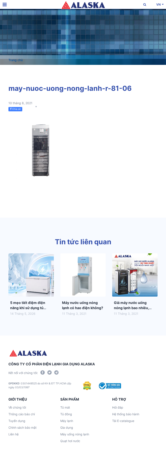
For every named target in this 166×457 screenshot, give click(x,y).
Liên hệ (13, 434)
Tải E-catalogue (123, 421)
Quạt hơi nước (70, 441)
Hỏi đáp (117, 407)
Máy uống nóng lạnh (74, 434)
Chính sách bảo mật (22, 427)
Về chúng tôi (17, 407)
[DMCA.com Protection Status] (87, 386)
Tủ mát (65, 407)
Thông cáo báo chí (21, 414)
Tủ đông (66, 414)
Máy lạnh (66, 421)
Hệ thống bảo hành (125, 414)
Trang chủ (15, 60)
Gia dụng (66, 427)
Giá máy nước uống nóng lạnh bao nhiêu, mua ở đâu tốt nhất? (131, 307)
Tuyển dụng (16, 421)
